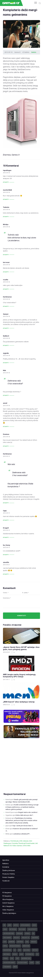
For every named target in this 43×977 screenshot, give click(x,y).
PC (37, 954)
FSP (5, 941)
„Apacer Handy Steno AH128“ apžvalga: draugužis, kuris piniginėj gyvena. (21, 648)
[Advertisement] (21, 769)
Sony (31, 962)
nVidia (15, 954)
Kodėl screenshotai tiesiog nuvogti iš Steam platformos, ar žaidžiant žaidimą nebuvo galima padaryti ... (22, 807)
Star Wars (7, 966)
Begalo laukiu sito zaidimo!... (28, 812)
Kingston (26, 946)
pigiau (6, 958)
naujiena (27, 950)
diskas (27, 933)
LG (14, 950)
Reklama (5, 863)
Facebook (6, 881)
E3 (33, 933)
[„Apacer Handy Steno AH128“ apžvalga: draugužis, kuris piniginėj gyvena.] (21, 636)
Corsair (19, 933)
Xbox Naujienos (7, 899)
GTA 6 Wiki (26, 845)
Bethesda (13, 929)
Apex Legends (25, 925)
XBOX (15, 966)
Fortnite (35, 937)
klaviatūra (7, 950)
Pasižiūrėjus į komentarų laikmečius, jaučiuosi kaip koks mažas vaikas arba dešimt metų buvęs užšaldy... (21, 820)
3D (4, 925)
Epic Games (7, 937)
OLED (21, 954)
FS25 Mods (14, 841)
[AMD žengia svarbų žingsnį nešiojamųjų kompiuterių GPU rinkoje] (21, 663)
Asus (34, 925)
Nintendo (7, 954)
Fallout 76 (25, 937)
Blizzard (22, 929)
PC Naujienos (7, 892)
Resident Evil (26, 958)
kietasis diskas (15, 946)
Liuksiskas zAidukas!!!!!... (22, 834)
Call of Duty (32, 929)
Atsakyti (6, 182)
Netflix (35, 950)
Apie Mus (5, 860)
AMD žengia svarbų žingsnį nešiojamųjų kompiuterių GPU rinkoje (19, 676)
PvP (17, 958)
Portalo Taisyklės (8, 877)
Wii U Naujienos (7, 906)
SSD (37, 962)
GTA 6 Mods (23, 841)
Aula (5, 929)
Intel (5, 946)
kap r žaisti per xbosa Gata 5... (23, 826)
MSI (19, 950)
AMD (9, 925)
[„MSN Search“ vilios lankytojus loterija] (21, 690)
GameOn (11, 941)
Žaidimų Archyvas (8, 870)
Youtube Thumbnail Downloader (23, 843)
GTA (27, 941)
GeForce (20, 941)
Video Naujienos (8, 910)
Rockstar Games (9, 962)
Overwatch (29, 954)
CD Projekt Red (9, 933)
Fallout (16, 937)
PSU (12, 958)
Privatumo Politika (8, 874)
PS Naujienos (7, 896)
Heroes (33, 941)
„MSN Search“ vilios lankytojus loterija (19, 702)
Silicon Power (22, 962)
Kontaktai (5, 867)
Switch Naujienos (8, 903)
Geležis (33, 52)
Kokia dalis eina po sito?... (25, 815)
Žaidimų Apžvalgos (9, 913)
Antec (16, 925)
